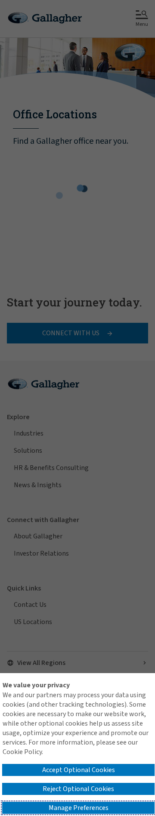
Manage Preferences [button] (78, 808)
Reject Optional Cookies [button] (78, 789)
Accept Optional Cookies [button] (78, 770)
